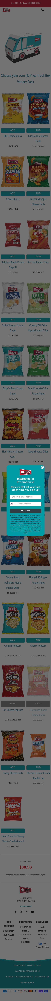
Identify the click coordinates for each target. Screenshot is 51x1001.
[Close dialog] (42, 467)
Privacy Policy (28, 530)
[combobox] (13, 504)
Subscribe (25, 511)
